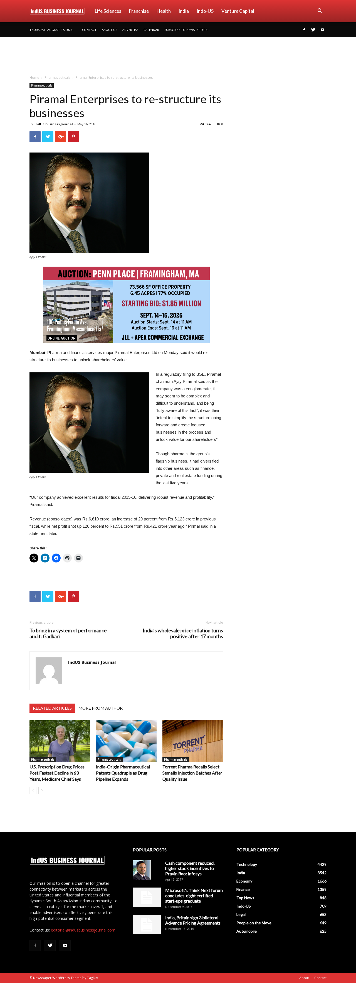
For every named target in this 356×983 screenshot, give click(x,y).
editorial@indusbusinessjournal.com (83, 930)
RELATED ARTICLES (52, 708)
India (184, 11)
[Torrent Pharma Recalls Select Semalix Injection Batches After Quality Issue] (192, 741)
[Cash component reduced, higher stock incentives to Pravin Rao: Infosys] (142, 870)
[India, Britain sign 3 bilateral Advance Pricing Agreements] (147, 924)
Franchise (139, 11)
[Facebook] (304, 29)
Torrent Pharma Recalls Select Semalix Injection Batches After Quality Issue (192, 773)
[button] (320, 11)
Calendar (151, 30)
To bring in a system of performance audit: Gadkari (68, 633)
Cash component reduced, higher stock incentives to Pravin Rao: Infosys (189, 868)
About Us (109, 30)
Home (34, 77)
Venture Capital (237, 11)
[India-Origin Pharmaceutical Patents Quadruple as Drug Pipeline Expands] (126, 741)
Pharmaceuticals (57, 77)
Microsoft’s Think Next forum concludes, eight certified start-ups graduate (194, 895)
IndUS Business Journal (53, 124)
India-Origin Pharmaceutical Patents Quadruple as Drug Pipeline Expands (123, 773)
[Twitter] (313, 29)
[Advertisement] (178, 56)
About (304, 977)
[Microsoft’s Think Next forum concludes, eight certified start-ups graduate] (147, 897)
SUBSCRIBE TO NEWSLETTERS (185, 30)
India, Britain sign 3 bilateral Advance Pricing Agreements (193, 920)
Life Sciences (108, 11)
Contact (89, 30)
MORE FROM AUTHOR (100, 708)
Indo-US (205, 11)
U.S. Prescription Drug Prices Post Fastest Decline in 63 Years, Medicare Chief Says (57, 773)
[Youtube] (322, 29)
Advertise (130, 30)
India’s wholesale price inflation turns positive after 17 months (183, 633)
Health (164, 11)
